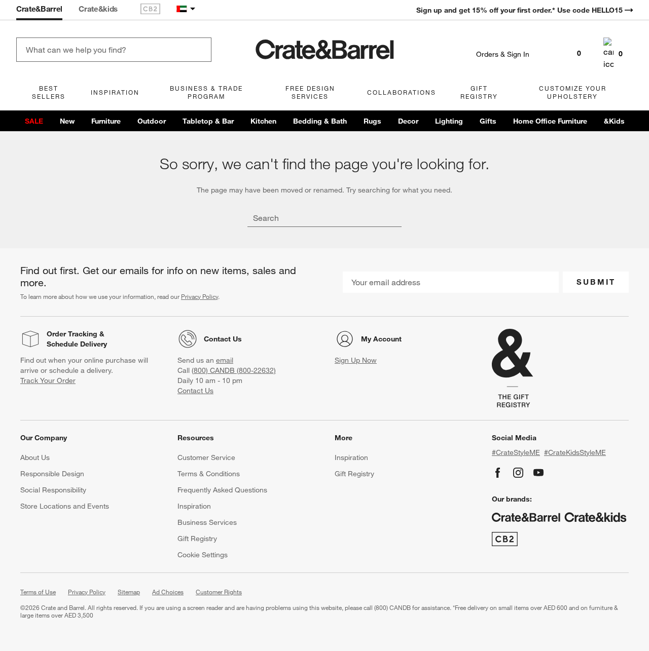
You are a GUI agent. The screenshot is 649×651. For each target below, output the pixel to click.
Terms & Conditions (208, 473)
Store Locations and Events (64, 506)
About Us (35, 457)
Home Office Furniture (550, 121)
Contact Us (223, 338)
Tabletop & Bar (208, 121)
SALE (34, 121)
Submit (596, 281)
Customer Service (206, 457)
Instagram (518, 473)
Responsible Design (52, 473)
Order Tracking (72, 333)
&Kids (614, 121)
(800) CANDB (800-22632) (234, 370)
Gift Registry (197, 538)
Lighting (449, 121)
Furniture (106, 121)
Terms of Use (38, 592)
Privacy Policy (199, 296)
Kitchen (263, 121)
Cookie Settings (202, 554)
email (224, 360)
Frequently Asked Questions (222, 489)
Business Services (207, 522)
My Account (381, 338)
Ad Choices (168, 592)
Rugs (372, 121)
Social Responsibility (53, 489)
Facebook (498, 473)
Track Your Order (48, 380)
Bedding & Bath (320, 121)
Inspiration (194, 506)
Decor (408, 121)
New (67, 121)
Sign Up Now (356, 360)
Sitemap (129, 592)
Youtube (538, 473)
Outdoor (151, 121)
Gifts (488, 121)
